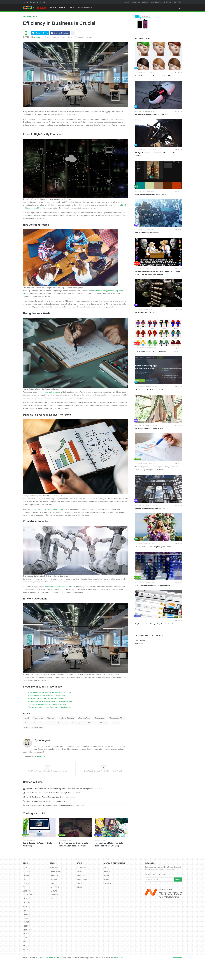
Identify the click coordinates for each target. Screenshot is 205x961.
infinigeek (37, 37)
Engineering (82, 879)
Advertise (167, 2)
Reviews (53, 891)
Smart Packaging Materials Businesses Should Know (45, 801)
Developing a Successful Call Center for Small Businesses (50, 701)
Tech (52, 7)
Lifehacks (27, 930)
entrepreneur (100, 718)
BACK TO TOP (177, 958)
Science (80, 883)
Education (81, 875)
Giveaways (54, 879)
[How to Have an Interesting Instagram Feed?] (158, 527)
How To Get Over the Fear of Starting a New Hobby (44, 797)
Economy (27, 891)
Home (52, 883)
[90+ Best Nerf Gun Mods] (158, 293)
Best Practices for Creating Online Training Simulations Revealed (74, 844)
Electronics (28, 895)
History (26, 922)
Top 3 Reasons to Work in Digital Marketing (37, 844)
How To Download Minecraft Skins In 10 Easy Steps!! (156, 351)
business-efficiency (66, 718)
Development (56, 871)
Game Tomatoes (141, 641)
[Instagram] (44, 2)
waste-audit (37, 728)
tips (26, 728)
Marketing (54, 887)
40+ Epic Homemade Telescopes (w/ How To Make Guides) (155, 154)
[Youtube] (31, 2)
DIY (24, 887)
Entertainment (84, 7)
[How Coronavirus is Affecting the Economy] (158, 566)
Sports (107, 883)
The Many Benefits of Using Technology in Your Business (49, 707)
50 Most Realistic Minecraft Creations (150, 508)
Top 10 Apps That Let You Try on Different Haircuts (155, 76)
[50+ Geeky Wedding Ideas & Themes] (158, 409)
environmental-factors (33, 723)
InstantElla (139, 644)
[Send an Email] (34, 2)
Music (106, 879)
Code (79, 871)
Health (26, 918)
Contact (177, 2)
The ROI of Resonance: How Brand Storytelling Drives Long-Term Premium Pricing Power (59, 789)
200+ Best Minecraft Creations (147, 233)
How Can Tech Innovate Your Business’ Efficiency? (47, 698)
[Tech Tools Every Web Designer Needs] (158, 175)
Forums (145, 2)
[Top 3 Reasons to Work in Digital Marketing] (39, 827)
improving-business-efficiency (84, 723)
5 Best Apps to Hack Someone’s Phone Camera (154, 390)
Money (26, 934)
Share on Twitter (42, 33)
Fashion (26, 903)
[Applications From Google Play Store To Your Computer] (158, 604)
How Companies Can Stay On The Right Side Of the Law (49, 692)
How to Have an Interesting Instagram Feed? (153, 547)
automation (38, 718)
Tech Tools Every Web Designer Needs (150, 194)
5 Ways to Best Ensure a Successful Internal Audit (47, 695)
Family (25, 899)
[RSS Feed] (38, 2)
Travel (26, 945)
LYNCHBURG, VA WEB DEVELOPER (48, 958)
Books (107, 871)
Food (25, 906)
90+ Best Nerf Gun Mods (145, 313)
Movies (107, 875)
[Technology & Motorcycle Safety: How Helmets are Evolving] (111, 827)
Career (26, 875)
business (51, 718)
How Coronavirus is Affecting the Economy (152, 585)
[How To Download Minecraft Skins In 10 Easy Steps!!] (158, 332)
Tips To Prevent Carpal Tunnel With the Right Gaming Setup (48, 793)
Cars (25, 879)
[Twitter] (28, 2)
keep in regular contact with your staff (49, 509)
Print (25, 938)
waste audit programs (52, 392)
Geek (61, 7)
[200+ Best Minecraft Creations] (158, 213)
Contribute (156, 2)
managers (104, 723)
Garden (26, 914)
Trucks (26, 949)
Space (79, 887)
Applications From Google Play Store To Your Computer (157, 624)
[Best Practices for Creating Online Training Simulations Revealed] (75, 827)
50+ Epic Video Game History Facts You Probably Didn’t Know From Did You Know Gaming (157, 272)
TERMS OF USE (118, 958)
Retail (25, 941)
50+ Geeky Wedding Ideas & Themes (149, 428)
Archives (136, 2)
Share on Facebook (61, 33)
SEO (51, 899)
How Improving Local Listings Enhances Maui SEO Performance (49, 805)
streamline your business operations (58, 586)
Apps (25, 868)
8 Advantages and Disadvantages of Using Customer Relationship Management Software (156, 468)
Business (27, 17)
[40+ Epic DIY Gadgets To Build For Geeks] (158, 95)
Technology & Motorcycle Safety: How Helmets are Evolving (110, 844)
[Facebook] (25, 2)
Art (105, 868)
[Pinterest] (41, 2)
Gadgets (54, 875)
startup (115, 723)
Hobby (25, 926)
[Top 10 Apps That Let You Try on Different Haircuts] (158, 56)
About (127, 2)
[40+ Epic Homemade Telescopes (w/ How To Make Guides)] (158, 133)
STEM (70, 7)
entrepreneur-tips (116, 718)
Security (54, 895)
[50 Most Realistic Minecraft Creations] (158, 489)
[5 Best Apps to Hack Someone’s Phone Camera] (158, 370)
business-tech (84, 718)
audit (27, 718)
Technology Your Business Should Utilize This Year (47, 704)
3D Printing (82, 868)
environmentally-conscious (57, 723)
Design (26, 883)
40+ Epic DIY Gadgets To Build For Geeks (151, 114)
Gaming (26, 910)
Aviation (26, 871)
